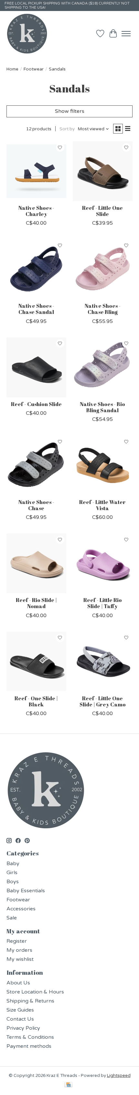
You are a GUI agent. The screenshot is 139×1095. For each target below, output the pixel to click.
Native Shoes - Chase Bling (103, 309)
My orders (19, 950)
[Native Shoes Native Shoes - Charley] (36, 171)
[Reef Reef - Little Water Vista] (103, 465)
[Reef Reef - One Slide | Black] (36, 662)
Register (16, 941)
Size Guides (20, 1010)
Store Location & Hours (35, 992)
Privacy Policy (23, 1028)
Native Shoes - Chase (36, 505)
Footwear (34, 69)
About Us (18, 983)
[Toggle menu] (126, 33)
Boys (12, 881)
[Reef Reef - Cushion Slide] (36, 367)
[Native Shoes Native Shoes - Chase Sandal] (36, 269)
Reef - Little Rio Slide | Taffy (102, 603)
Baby (12, 863)
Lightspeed (119, 1075)
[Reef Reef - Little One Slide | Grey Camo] (103, 662)
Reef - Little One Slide (102, 211)
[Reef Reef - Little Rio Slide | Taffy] (103, 563)
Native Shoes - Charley (36, 211)
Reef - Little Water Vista (102, 505)
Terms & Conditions (30, 1037)
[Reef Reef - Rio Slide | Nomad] (36, 563)
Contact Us (20, 1019)
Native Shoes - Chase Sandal (36, 309)
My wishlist (20, 959)
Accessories (21, 909)
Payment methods (28, 1046)
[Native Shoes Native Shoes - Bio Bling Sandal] (103, 367)
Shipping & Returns (30, 1001)
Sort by (67, 129)
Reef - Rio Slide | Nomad (36, 603)
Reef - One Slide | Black (36, 701)
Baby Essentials (25, 890)
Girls (11, 872)
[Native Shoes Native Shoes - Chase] (36, 465)
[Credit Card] (68, 1085)
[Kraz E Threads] (27, 33)
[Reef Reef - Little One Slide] (103, 171)
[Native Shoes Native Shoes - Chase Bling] (103, 269)
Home (12, 69)
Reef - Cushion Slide (36, 404)
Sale (11, 918)
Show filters (69, 111)
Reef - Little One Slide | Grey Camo (103, 701)
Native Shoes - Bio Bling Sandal (102, 407)
